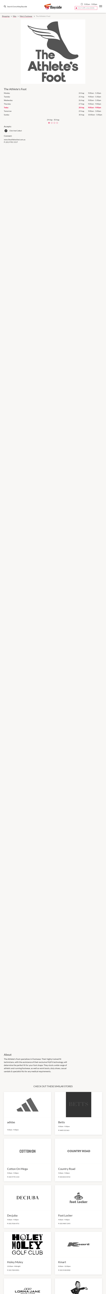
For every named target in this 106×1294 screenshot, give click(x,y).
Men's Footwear (26, 16)
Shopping (5, 16)
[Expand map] (36, 596)
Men (14, 16)
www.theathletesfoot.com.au (14, 140)
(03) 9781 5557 (12, 142)
